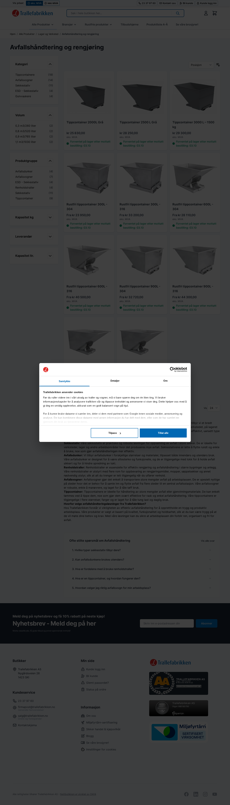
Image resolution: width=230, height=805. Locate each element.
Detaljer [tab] (115, 380)
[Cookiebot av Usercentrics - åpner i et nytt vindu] (172, 369)
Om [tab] (165, 380)
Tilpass (112, 432)
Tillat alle (163, 432)
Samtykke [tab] (64, 381)
